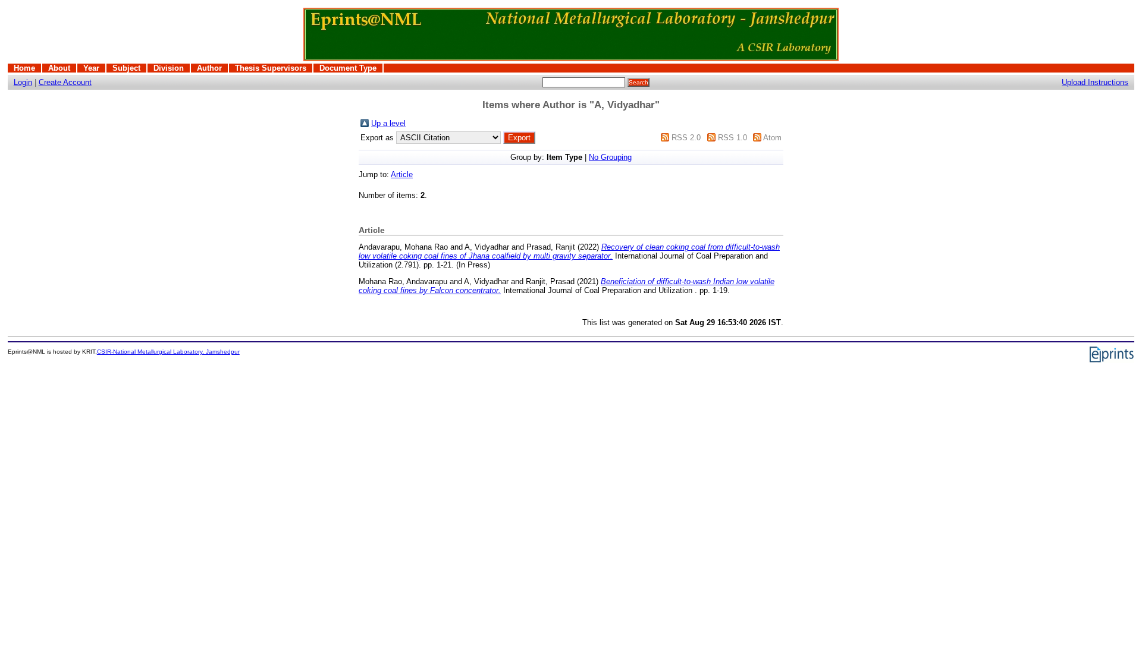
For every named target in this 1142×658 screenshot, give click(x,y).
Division (168, 68)
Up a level (388, 123)
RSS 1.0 (732, 137)
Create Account (65, 82)
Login (23, 82)
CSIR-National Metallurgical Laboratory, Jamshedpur (168, 351)
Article (402, 174)
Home (24, 68)
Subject (126, 68)
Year (91, 68)
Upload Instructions (1095, 82)
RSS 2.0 (686, 137)
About (59, 68)
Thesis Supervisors (270, 68)
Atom (772, 137)
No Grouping (610, 157)
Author (209, 68)
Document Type (348, 68)
